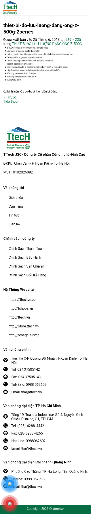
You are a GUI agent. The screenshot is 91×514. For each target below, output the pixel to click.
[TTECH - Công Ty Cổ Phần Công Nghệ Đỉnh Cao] (27, 8)
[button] (84, 8)
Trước (10, 97)
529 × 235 (73, 39)
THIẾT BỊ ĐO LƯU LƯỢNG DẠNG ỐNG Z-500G (47, 44)
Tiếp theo (12, 101)
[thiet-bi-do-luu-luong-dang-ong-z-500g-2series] (45, 65)
